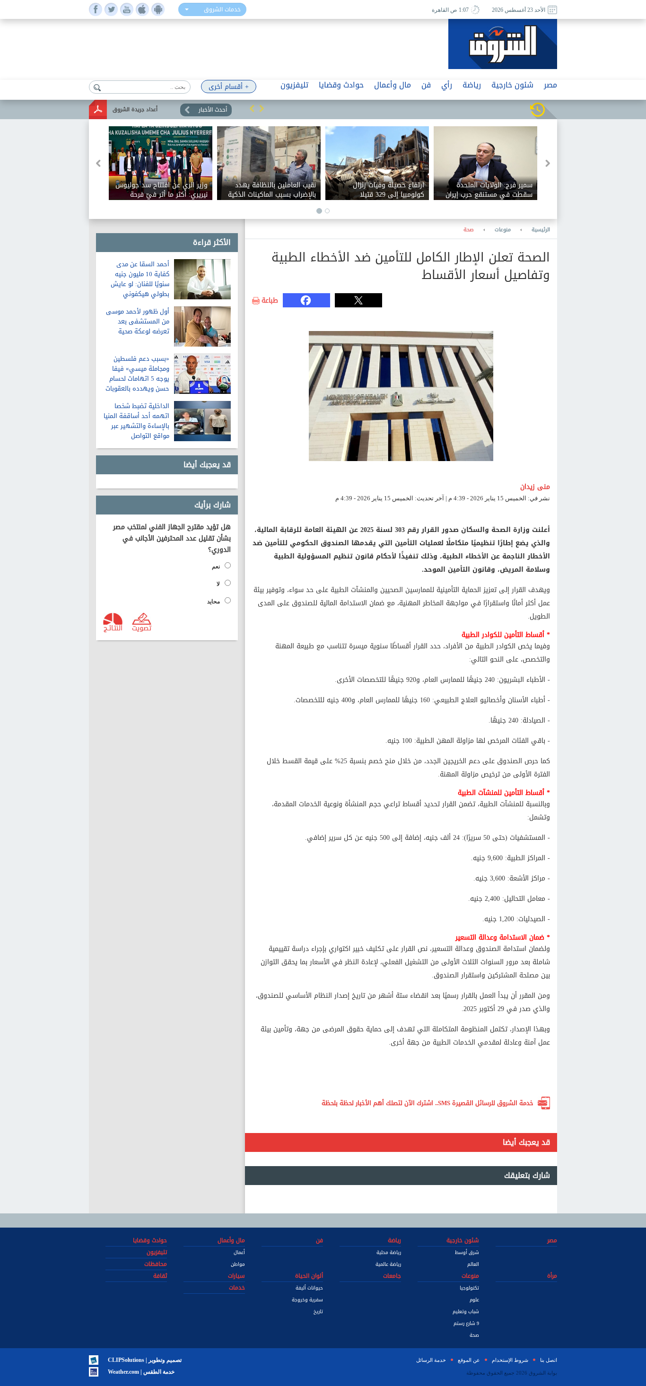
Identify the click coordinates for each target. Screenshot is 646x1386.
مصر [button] (550, 85)
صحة (468, 230)
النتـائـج (113, 627)
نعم (216, 566)
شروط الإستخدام (510, 1360)
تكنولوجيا (469, 1287)
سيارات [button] (236, 1276)
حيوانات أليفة (309, 1287)
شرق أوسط (467, 1252)
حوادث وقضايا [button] (341, 85)
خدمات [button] (237, 1287)
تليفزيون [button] (294, 85)
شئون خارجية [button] (512, 85)
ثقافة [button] (160, 1276)
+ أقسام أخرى (229, 86)
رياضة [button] (472, 85)
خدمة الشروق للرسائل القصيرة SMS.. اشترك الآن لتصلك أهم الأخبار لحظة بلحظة (427, 1103)
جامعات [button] (392, 1276)
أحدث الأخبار (213, 110)
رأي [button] (446, 85)
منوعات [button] (470, 1276)
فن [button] (426, 85)
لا (218, 584)
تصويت (141, 627)
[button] (252, 108)
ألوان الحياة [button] (309, 1276)
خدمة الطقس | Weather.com (141, 1372)
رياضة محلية (388, 1252)
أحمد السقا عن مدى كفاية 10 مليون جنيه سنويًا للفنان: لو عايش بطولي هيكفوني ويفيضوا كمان (140, 284)
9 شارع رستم (466, 1323)
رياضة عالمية (388, 1264)
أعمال (239, 1252)
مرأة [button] (552, 1276)
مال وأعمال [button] (392, 85)
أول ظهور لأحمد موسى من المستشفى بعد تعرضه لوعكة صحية (137, 321)
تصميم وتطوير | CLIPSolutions (145, 1360)
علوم (474, 1299)
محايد (213, 601)
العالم (473, 1264)
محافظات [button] (155, 1264)
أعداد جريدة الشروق (135, 109)
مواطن (238, 1264)
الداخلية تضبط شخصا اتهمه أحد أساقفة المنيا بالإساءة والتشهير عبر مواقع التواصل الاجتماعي (136, 426)
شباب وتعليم (466, 1311)
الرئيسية (541, 230)
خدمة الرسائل (431, 1360)
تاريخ (318, 1311)
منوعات (503, 230)
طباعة (270, 300)
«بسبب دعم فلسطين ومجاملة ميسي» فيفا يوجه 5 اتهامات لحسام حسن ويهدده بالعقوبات (137, 373)
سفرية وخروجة (307, 1299)
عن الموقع (469, 1360)
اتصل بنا (548, 1360)
